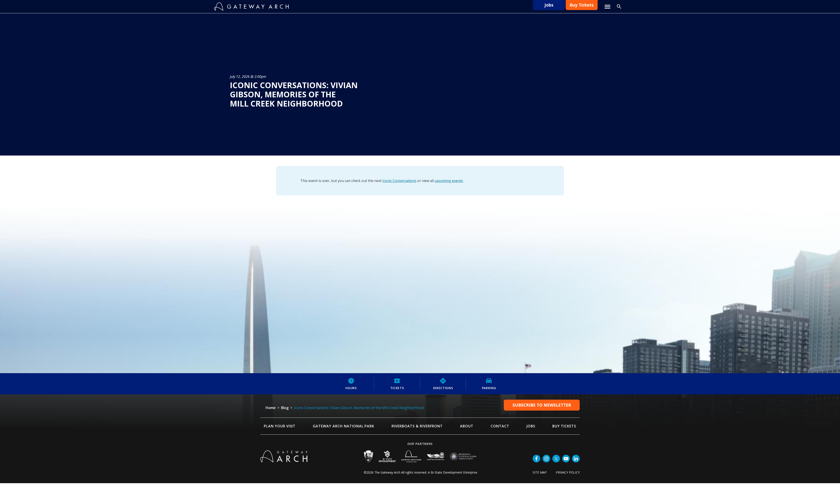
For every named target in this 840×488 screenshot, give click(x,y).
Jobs (548, 5)
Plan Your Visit (280, 426)
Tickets (397, 388)
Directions (443, 388)
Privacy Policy (568, 472)
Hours (351, 388)
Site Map (540, 472)
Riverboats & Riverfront (417, 426)
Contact (500, 426)
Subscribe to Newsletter (542, 405)
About (466, 426)
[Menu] (607, 6)
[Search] (619, 6)
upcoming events (449, 180)
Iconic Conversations (399, 180)
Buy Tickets (582, 5)
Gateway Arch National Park (343, 426)
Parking (489, 388)
